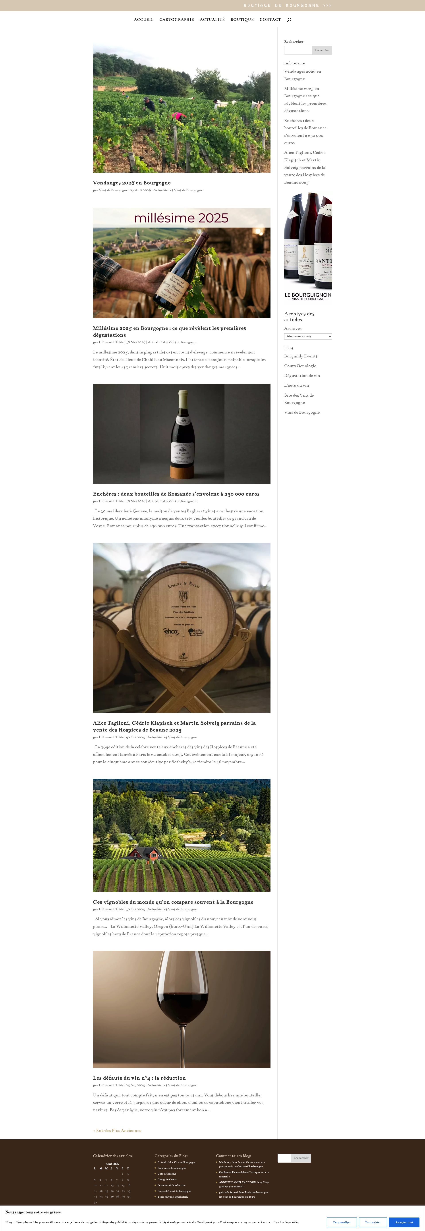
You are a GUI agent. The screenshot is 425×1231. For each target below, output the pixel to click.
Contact (270, 20)
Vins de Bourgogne (113, 190)
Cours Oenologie (300, 365)
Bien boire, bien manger (172, 1167)
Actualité (212, 20)
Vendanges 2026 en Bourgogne (132, 182)
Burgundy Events (300, 356)
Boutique (242, 20)
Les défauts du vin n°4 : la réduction (139, 1078)
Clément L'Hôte (111, 342)
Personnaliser (342, 1222)
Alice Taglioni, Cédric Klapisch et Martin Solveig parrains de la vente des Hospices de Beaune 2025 (304, 167)
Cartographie (176, 20)
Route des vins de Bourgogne (174, 1190)
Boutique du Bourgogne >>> (288, 6)
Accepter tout (404, 1222)
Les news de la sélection (171, 1185)
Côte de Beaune (167, 1173)
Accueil (144, 20)
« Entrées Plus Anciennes (117, 1130)
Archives (292, 328)
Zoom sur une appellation (173, 1196)
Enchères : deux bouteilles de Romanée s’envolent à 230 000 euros (176, 494)
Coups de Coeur (167, 1179)
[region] (212, 1218)
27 (112, 1196)
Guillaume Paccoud (230, 1172)
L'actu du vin (296, 385)
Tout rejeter (373, 1222)
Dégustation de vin (302, 375)
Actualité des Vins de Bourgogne (178, 190)
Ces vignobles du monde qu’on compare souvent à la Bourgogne (173, 902)
